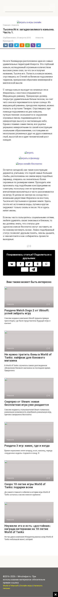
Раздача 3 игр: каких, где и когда (27, 445)
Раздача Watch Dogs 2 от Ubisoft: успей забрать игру (26, 312)
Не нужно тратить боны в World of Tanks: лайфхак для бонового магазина (27, 357)
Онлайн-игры (26, 585)
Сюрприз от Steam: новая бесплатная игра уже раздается (26, 403)
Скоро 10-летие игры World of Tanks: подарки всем (24, 485)
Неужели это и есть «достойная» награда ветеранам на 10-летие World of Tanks (27, 529)
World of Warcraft (11, 585)
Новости (39, 37)
